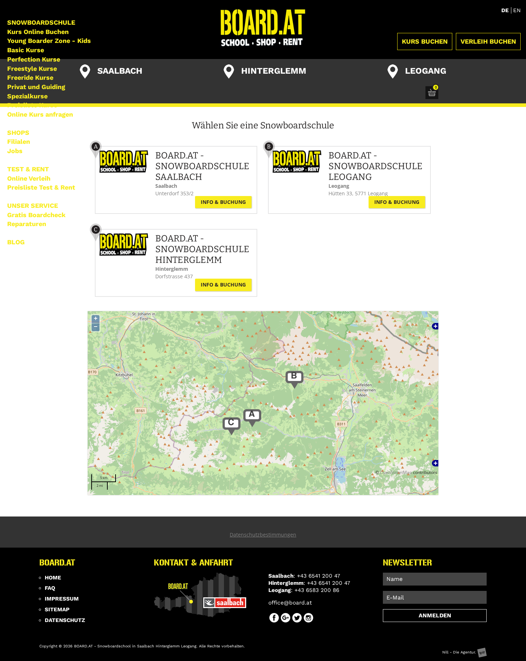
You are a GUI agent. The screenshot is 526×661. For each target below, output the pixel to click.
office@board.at (290, 602)
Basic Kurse (25, 50)
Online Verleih (28, 178)
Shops (18, 132)
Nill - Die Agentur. (459, 652)
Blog (16, 242)
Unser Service (32, 205)
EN (517, 10)
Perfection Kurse (33, 59)
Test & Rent (28, 169)
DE (505, 10)
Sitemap (57, 609)
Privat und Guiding (36, 86)
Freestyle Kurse (32, 68)
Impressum (62, 599)
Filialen (18, 141)
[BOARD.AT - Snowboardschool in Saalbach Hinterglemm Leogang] (263, 28)
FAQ (50, 588)
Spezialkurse (27, 96)
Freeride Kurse (30, 77)
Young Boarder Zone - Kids (49, 40)
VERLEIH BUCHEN (488, 41)
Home (53, 577)
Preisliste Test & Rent (41, 187)
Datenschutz (65, 620)
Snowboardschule (41, 22)
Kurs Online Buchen (38, 31)
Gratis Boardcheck (36, 215)
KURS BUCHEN (425, 41)
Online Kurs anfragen (40, 114)
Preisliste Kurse (32, 105)
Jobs (15, 151)
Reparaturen (26, 223)
